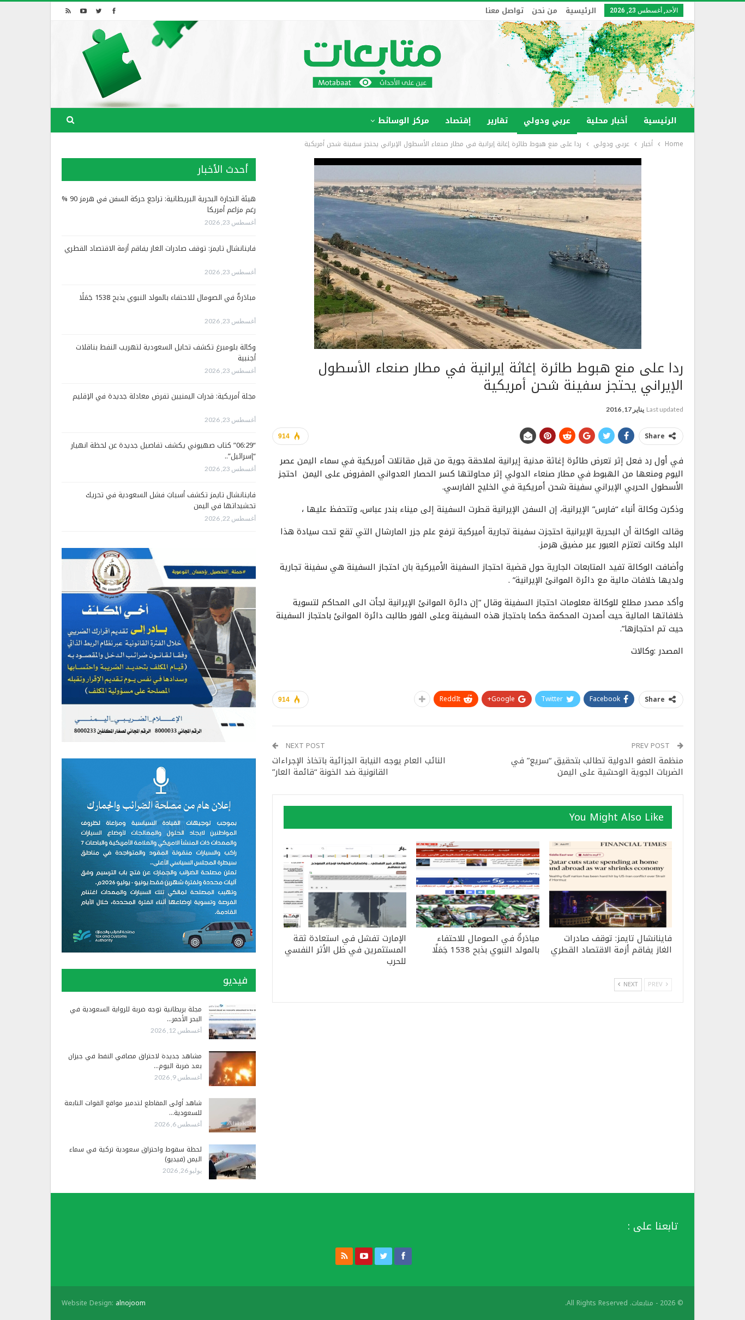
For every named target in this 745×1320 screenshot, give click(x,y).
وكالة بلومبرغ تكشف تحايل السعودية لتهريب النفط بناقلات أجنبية (166, 352)
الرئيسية (581, 10)
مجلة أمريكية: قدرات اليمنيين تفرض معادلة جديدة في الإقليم (164, 396)
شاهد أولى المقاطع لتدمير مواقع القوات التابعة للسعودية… (133, 1108)
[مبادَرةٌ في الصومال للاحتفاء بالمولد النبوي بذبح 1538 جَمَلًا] (477, 884)
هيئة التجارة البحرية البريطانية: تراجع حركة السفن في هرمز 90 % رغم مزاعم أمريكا (159, 204)
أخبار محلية (607, 120)
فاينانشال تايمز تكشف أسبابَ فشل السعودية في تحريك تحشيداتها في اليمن (171, 500)
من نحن (544, 10)
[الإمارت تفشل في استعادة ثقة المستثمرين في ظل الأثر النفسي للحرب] (345, 884)
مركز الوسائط (403, 120)
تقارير (497, 120)
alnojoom (131, 1303)
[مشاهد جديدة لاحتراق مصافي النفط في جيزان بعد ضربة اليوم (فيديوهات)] (232, 1068)
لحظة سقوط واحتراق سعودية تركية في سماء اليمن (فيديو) (135, 1154)
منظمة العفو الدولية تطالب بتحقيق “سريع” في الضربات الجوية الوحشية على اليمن (597, 766)
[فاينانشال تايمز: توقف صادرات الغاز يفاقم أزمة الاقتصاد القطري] (610, 884)
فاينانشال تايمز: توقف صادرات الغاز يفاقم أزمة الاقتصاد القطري (160, 248)
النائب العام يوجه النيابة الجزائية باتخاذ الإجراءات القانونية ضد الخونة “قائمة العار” (359, 766)
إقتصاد (458, 120)
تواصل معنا (504, 10)
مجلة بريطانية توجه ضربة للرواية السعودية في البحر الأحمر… (136, 1014)
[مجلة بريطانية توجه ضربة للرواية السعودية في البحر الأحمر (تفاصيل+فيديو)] (232, 1021)
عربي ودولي (547, 120)
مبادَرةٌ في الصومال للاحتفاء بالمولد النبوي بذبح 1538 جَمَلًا (167, 297)
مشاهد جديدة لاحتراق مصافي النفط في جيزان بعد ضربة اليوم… (135, 1061)
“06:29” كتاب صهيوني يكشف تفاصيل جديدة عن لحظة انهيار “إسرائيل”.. (163, 450)
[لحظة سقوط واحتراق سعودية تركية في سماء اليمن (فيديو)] (232, 1161)
